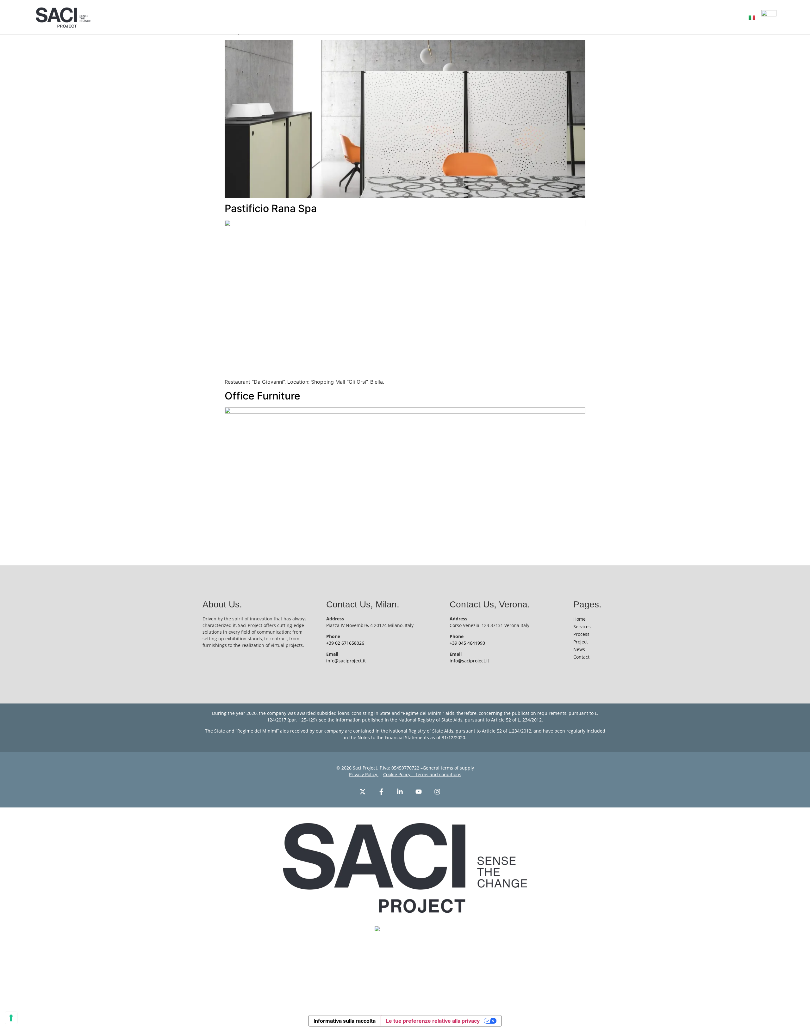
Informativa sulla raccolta (345, 1021)
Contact (581, 657)
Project (580, 642)
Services (582, 627)
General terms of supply (448, 768)
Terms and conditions (437, 774)
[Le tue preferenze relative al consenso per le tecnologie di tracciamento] (11, 1018)
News (579, 649)
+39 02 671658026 (345, 643)
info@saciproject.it (346, 661)
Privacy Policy (363, 774)
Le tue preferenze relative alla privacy (433, 1021)
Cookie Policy (396, 774)
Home (579, 619)
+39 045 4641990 (467, 643)
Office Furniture (262, 396)
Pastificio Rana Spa (271, 208)
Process (581, 634)
